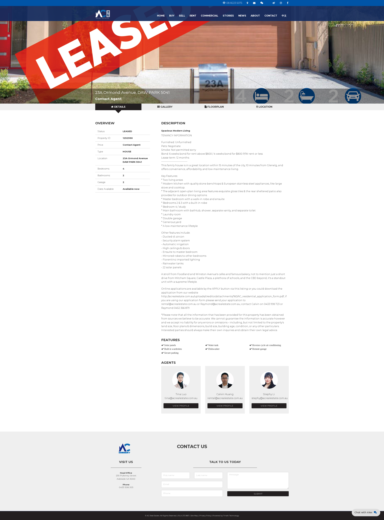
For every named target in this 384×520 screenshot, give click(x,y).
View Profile (181, 405)
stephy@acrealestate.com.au (270, 398)
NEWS (242, 15)
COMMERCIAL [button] (209, 15)
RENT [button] (193, 15)
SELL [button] (182, 15)
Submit (258, 493)
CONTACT (270, 15)
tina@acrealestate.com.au (181, 398)
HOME (161, 15)
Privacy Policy (205, 515)
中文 (284, 15)
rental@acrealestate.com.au (225, 398)
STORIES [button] (228, 15)
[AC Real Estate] (112, 10)
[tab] (118, 107)
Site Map (194, 515)
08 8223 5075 (234, 3)
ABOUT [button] (255, 15)
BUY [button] (171, 15)
